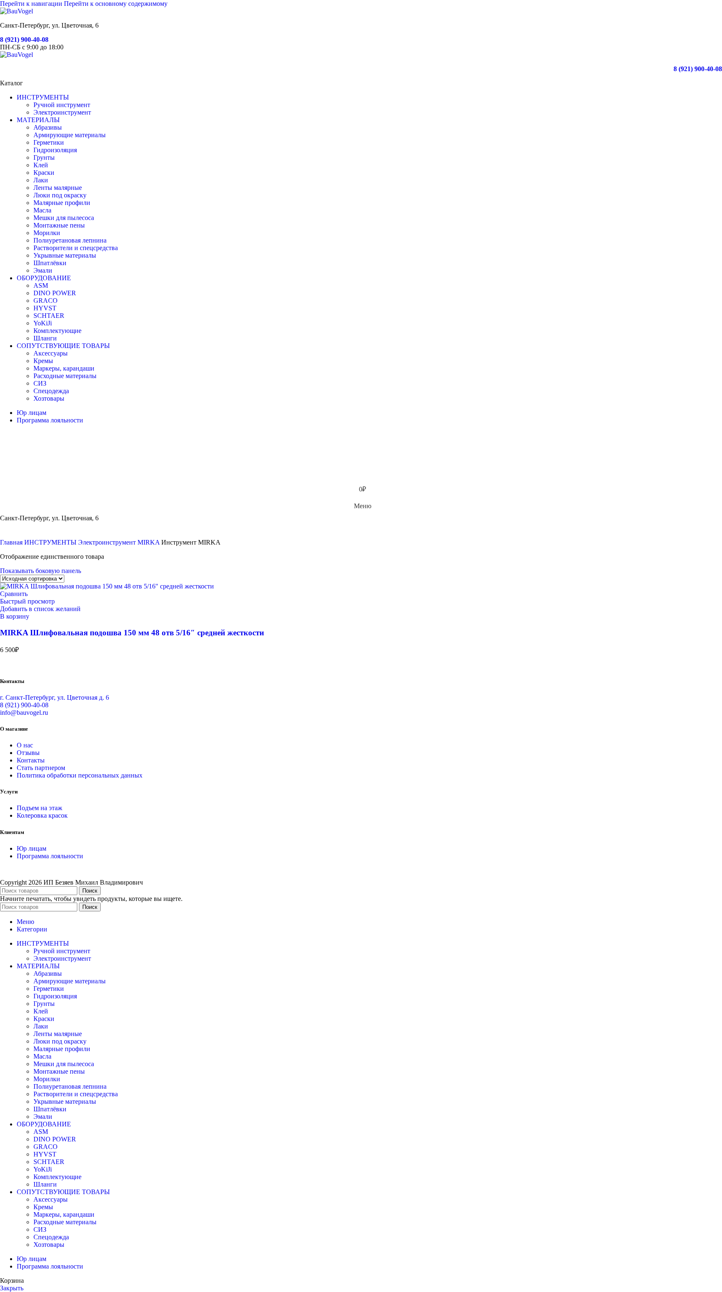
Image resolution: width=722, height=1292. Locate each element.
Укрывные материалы (64, 255)
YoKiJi (42, 323)
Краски (43, 172)
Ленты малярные (57, 187)
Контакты (31, 760)
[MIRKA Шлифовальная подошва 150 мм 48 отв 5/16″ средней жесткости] (107, 586)
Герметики (48, 142)
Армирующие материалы (69, 134)
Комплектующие (57, 330)
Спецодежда (51, 390)
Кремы (43, 360)
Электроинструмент (62, 112)
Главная (12, 542)
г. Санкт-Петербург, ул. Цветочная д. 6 (54, 697)
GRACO (45, 300)
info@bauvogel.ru (24, 712)
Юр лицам (31, 848)
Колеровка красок (42, 815)
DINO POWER (54, 293)
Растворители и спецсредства (75, 247)
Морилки (46, 232)
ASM (40, 285)
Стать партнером (41, 767)
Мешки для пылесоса (63, 217)
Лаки (40, 180)
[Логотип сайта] (16, 11)
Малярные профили (61, 202)
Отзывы (28, 752)
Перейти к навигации (32, 3)
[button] (14, 616)
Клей (40, 165)
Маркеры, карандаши (63, 368)
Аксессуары (50, 353)
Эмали (42, 270)
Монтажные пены (59, 225)
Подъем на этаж (39, 807)
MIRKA (149, 542)
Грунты (44, 157)
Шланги (45, 338)
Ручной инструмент (61, 104)
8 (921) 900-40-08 (24, 39)
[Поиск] (361, 439)
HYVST (44, 308)
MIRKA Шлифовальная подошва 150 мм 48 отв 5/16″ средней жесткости (132, 632)
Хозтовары (48, 398)
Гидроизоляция (55, 150)
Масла (42, 210)
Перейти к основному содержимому (116, 3)
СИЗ (39, 383)
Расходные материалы (65, 375)
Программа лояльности (50, 856)
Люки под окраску (59, 195)
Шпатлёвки (49, 262)
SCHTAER (48, 315)
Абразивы (47, 127)
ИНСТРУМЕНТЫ (51, 542)
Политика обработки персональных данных (79, 775)
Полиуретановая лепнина (70, 240)
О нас (25, 745)
